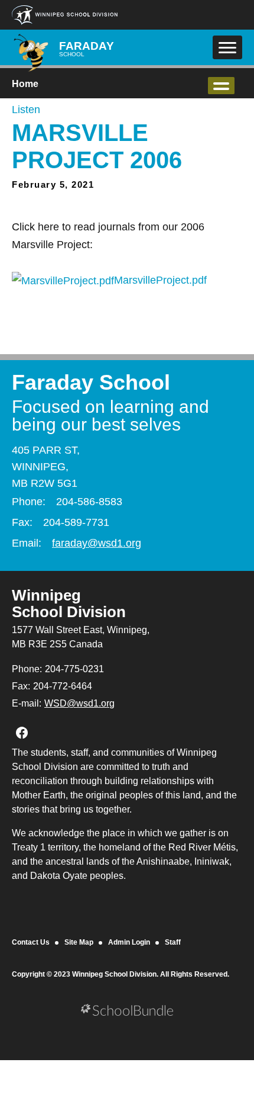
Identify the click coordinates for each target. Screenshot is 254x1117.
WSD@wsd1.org (79, 703)
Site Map (78, 942)
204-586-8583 (89, 502)
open (221, 85)
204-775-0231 (74, 669)
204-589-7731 (76, 522)
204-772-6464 (62, 686)
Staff (173, 942)
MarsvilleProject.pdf (160, 280)
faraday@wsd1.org (96, 543)
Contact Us (31, 942)
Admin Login (129, 942)
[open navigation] (227, 47)
